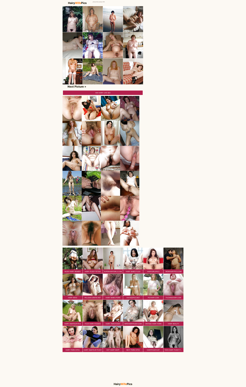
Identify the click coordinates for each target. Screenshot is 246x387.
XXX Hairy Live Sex (102, 93)
